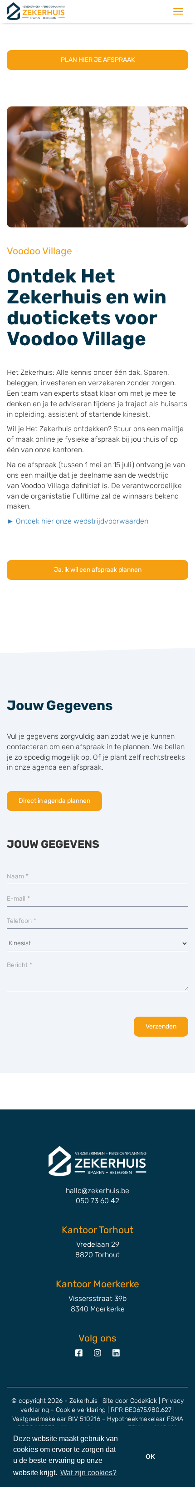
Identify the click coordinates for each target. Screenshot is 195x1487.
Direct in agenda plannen (54, 801)
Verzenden (161, 1026)
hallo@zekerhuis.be (97, 1190)
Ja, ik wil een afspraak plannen (97, 570)
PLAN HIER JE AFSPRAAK (98, 60)
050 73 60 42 (97, 1200)
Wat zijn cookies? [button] (88, 1473)
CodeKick (143, 1401)
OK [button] (150, 1456)
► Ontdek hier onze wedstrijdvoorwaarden (77, 521)
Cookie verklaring (81, 1410)
